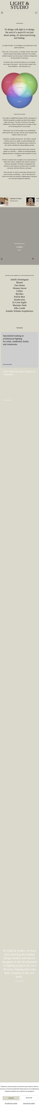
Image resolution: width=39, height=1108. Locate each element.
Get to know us (19, 981)
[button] (32, 205)
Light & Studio (19, 5)
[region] (19, 1095)
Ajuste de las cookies (29, 1103)
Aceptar (11, 1098)
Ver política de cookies (11, 1103)
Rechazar (29, 1098)
